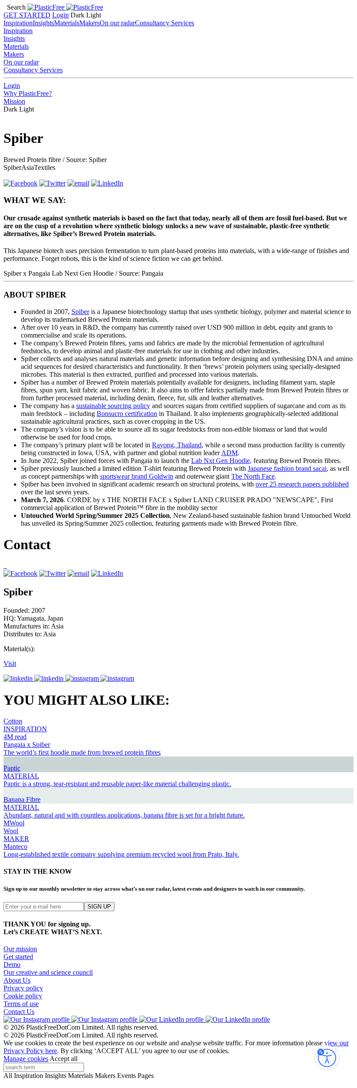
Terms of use (21, 1003)
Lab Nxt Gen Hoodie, (221, 460)
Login (60, 15)
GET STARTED (27, 15)
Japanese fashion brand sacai (287, 468)
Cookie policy (22, 996)
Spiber (80, 311)
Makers (89, 23)
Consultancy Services (164, 23)
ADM (229, 452)
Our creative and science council (48, 972)
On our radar (117, 23)
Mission (14, 101)
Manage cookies (25, 1058)
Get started (18, 956)
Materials (66, 23)
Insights (43, 23)
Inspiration (18, 23)
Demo (11, 964)
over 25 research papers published (302, 484)
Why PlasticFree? (27, 93)
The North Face (253, 476)
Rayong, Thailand (177, 445)
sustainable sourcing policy (113, 405)
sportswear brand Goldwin (136, 476)
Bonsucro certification (127, 413)
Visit (9, 663)
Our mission (20, 949)
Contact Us (18, 1011)
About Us (16, 980)
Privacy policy (23, 988)
